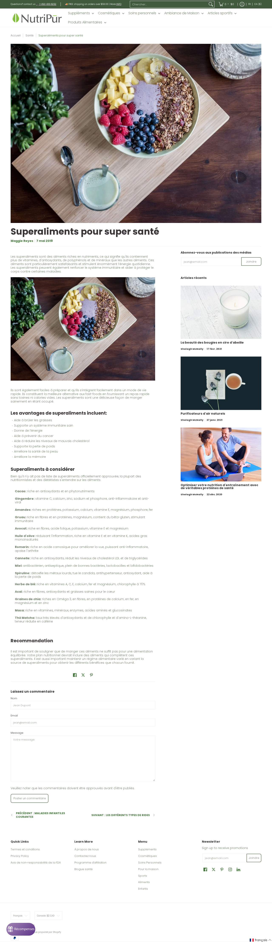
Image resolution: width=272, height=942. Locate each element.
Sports (142, 876)
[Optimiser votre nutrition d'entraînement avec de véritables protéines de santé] (221, 454)
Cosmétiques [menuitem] (109, 13)
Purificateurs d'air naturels (203, 413)
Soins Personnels (150, 862)
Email (14, 715)
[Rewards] (20, 929)
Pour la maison (148, 869)
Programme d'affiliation (90, 862)
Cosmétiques (147, 856)
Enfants (143, 889)
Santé (30, 35)
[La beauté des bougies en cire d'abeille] (221, 312)
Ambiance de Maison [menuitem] (181, 13)
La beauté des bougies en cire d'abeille (212, 342)
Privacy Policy (20, 856)
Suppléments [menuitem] (79, 13)
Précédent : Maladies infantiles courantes (40, 815)
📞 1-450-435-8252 (46, 4)
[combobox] (168, 4)
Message (17, 733)
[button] (75, 674)
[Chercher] (210, 4)
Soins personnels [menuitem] (142, 13)
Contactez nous (85, 856)
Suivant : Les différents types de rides (120, 815)
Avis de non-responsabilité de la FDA (36, 862)
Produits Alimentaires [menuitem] (85, 22)
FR (249, 4)
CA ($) (258, 4)
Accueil (16, 35)
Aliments (144, 882)
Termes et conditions (25, 849)
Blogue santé (83, 869)
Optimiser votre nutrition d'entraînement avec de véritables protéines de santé (219, 486)
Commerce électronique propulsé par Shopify (36, 932)
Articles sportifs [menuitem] (220, 13)
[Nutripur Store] (37, 18)
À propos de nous (86, 849)
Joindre (251, 261)
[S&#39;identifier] (242, 4)
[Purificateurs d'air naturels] (221, 383)
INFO (118, 4)
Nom (14, 698)
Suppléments (147, 849)
